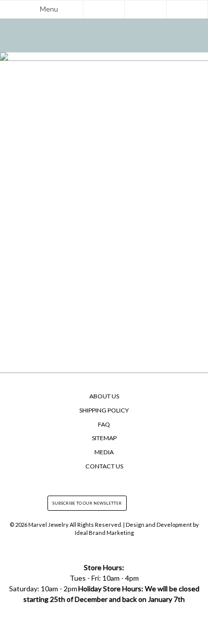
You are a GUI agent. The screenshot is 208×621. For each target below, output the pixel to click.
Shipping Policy (104, 410)
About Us (104, 396)
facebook (85, 481)
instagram (104, 481)
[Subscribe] (132, 503)
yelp (123, 481)
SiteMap (104, 438)
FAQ (104, 424)
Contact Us (104, 466)
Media (104, 452)
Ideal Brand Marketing (104, 532)
